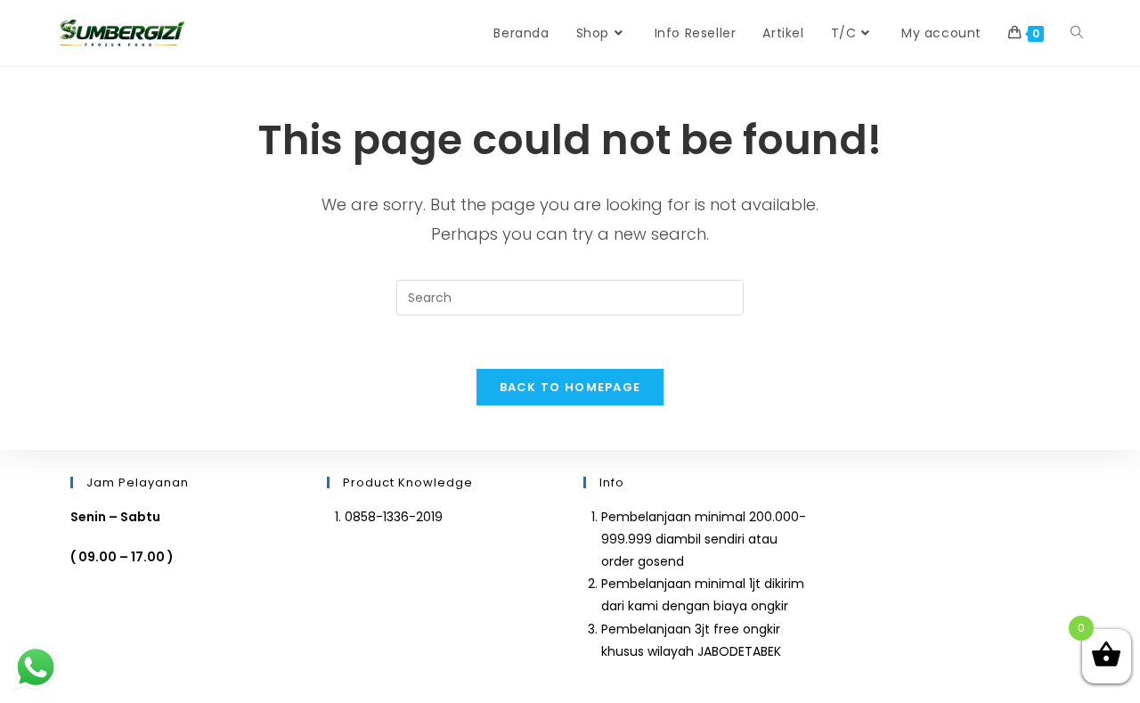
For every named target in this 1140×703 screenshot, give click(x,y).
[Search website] (1076, 33)
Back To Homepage (570, 387)
